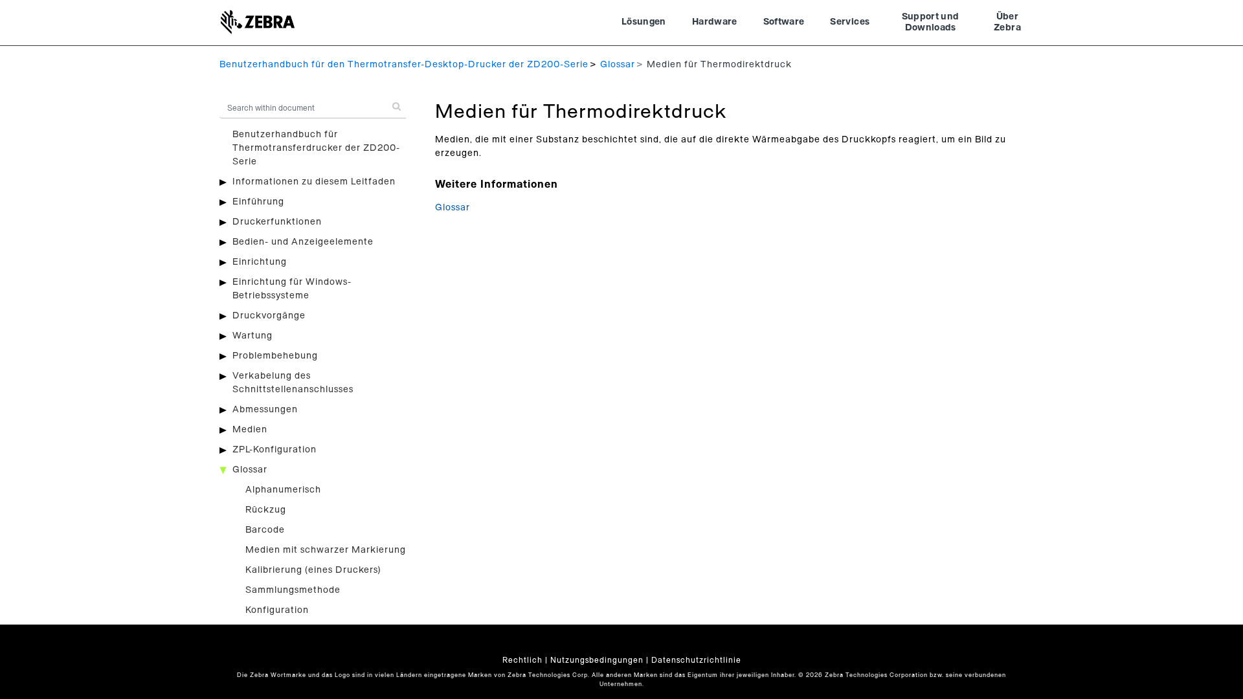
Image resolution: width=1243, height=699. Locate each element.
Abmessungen (265, 409)
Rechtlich (522, 660)
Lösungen (644, 22)
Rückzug (265, 510)
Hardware (714, 22)
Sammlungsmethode (293, 590)
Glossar (617, 64)
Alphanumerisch (283, 489)
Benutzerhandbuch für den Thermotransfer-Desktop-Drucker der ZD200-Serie (403, 64)
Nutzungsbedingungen (597, 660)
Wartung (252, 335)
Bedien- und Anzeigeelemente (303, 242)
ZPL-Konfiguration (274, 449)
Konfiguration (277, 610)
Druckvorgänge (269, 315)
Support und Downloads (930, 22)
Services (849, 22)
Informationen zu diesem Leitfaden (314, 181)
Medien (249, 429)
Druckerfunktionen (277, 222)
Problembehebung (275, 356)
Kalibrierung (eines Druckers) (313, 570)
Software (784, 22)
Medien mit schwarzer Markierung (325, 550)
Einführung (258, 201)
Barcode (265, 530)
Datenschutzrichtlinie (696, 660)
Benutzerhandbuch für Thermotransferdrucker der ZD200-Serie (316, 148)
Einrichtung (259, 262)
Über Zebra (1007, 22)
